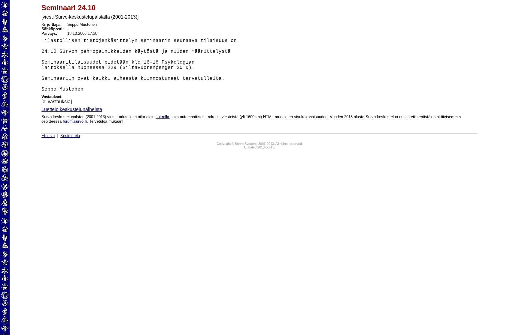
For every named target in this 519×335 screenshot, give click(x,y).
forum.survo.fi (75, 121)
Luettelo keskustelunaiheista (71, 109)
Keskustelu (70, 135)
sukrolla (162, 117)
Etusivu (48, 135)
